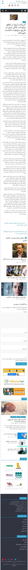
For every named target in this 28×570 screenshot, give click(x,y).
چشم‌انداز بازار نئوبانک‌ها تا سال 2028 (10, 434)
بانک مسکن (24, 529)
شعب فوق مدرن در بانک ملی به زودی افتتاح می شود (14, 260)
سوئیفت (24, 37)
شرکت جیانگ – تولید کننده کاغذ (15, 3)
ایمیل (25, 340)
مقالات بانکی (13, 417)
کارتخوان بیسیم (23, 547)
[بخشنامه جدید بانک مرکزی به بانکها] (16, 266)
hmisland (13, 35)
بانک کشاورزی (24, 531)
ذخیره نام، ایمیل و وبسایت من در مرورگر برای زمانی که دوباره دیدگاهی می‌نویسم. (14, 359)
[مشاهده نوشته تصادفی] (6, 10)
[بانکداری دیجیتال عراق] (22, 448)
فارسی (18, 417)
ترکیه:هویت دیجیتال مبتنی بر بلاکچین (16, 297)
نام (26, 332)
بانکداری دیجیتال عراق (12, 449)
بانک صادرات (24, 522)
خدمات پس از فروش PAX (21, 544)
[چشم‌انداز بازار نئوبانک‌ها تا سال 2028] (22, 433)
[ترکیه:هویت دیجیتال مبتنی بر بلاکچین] (14, 283)
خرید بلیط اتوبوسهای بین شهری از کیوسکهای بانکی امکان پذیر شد (15, 232)
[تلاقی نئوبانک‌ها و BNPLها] (22, 441)
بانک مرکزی (24, 540)
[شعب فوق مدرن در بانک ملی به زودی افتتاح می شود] (19, 244)
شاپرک (25, 542)
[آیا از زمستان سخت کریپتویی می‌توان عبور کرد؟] (14, 402)
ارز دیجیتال (23, 417)
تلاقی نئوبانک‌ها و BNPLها (11, 441)
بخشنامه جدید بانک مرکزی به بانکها (17, 278)
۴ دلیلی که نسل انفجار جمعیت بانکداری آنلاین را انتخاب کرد (15, 224)
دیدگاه (25, 311)
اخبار (24, 22)
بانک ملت (25, 524)
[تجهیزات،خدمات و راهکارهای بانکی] (25, 10)
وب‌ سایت (24, 348)
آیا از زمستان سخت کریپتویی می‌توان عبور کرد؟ (16, 420)
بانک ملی (25, 519)
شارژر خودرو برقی (23, 549)
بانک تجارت (24, 526)
